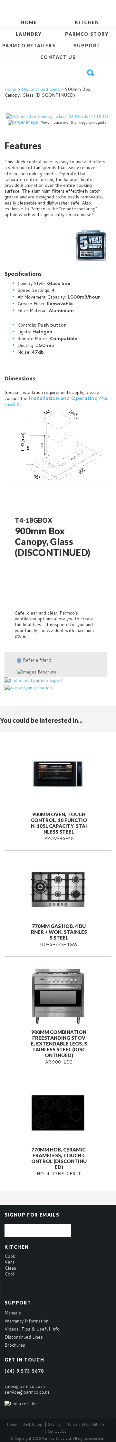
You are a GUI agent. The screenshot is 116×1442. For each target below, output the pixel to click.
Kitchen (87, 22)
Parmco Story (87, 34)
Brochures (15, 1345)
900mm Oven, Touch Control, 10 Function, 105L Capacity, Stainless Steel (59, 823)
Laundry (29, 34)
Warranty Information (26, 1321)
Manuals (13, 1313)
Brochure (46, 672)
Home (29, 22)
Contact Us (58, 57)
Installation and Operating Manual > (56, 401)
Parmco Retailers (29, 45)
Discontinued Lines (41, 89)
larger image (25, 122)
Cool (9, 1274)
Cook (10, 1256)
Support (87, 45)
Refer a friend (37, 660)
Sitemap (55, 1424)
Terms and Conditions (86, 1424)
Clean (10, 1268)
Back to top (32, 1424)
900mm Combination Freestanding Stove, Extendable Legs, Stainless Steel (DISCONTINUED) (59, 1043)
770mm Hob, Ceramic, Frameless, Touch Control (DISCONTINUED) (59, 1158)
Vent (10, 1262)
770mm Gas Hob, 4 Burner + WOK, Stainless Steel (59, 932)
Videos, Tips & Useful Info (32, 1329)
